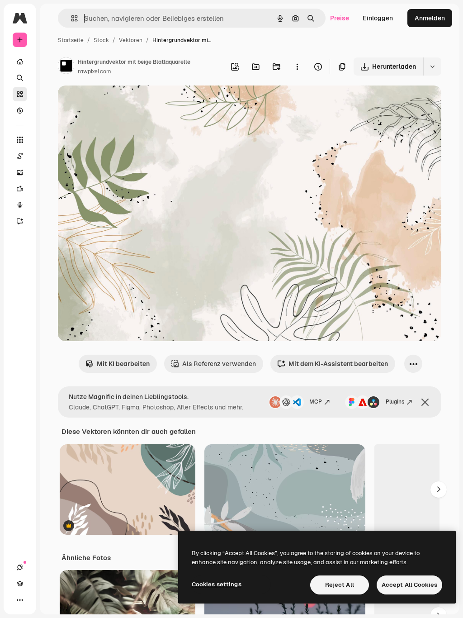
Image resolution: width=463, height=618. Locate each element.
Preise (339, 18)
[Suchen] (20, 78)
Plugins (395, 401)
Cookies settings (216, 584)
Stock (101, 40)
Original (115, 103)
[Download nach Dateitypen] (432, 66)
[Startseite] (20, 61)
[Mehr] (20, 600)
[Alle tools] (20, 140)
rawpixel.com (94, 71)
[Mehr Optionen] (297, 66)
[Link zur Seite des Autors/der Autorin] (66, 66)
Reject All (339, 585)
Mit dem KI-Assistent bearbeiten (338, 364)
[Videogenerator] (20, 188)
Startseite (71, 40)
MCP (315, 401)
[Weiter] (438, 489)
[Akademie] (20, 583)
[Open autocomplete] (70, 18)
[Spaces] (20, 156)
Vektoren (130, 40)
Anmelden (430, 18)
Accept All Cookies (409, 585)
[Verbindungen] (20, 567)
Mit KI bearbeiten (123, 364)
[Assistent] (20, 221)
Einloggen (378, 18)
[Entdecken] (20, 110)
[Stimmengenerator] (20, 205)
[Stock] (20, 94)
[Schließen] (425, 402)
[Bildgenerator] (20, 172)
